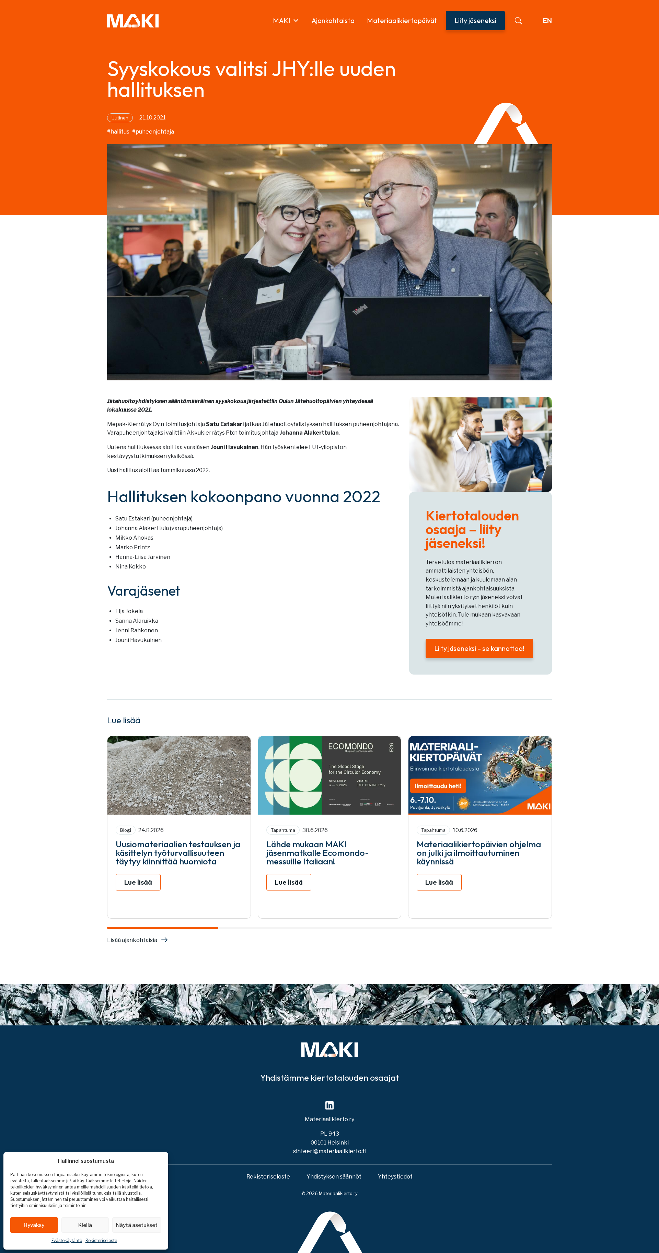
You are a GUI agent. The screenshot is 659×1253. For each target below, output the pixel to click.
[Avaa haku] (518, 21)
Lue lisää (138, 882)
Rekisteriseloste (101, 1240)
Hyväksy (34, 1225)
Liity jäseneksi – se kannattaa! (479, 648)
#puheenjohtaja (153, 131)
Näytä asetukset (137, 1225)
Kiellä (85, 1225)
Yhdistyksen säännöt (334, 1176)
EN (547, 20)
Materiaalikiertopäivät (402, 20)
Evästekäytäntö (66, 1240)
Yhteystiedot (395, 1176)
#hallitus (118, 131)
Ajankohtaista (333, 20)
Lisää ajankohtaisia (132, 940)
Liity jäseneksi (475, 20)
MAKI (281, 20)
